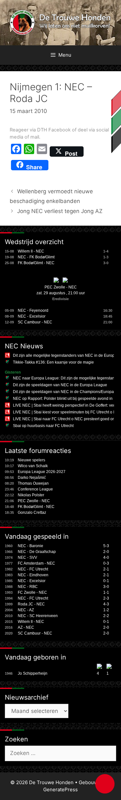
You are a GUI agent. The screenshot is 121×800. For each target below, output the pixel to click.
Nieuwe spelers (31, 460)
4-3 (106, 604)
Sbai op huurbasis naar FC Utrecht (43, 425)
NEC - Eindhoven (33, 575)
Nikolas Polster (31, 495)
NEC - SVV (27, 557)
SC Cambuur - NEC (35, 322)
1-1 (106, 592)
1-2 (106, 610)
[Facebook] (16, 151)
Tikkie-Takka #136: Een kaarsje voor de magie (53, 362)
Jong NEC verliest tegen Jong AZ (60, 211)
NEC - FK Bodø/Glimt (36, 257)
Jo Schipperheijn (32, 673)
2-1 (106, 569)
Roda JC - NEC (31, 604)
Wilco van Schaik (33, 466)
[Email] (41, 151)
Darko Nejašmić (32, 477)
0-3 (106, 563)
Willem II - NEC (31, 251)
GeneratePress (60, 789)
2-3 (106, 598)
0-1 (106, 581)
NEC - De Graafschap (37, 551)
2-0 (106, 551)
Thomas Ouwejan (33, 483)
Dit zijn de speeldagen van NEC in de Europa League (60, 385)
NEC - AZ (26, 610)
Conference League (35, 489)
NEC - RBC (28, 586)
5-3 (106, 546)
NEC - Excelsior (31, 316)
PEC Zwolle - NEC (61, 287)
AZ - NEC (26, 627)
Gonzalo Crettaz (32, 512)
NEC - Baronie (30, 546)
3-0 (106, 586)
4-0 (106, 557)
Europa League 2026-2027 (42, 471)
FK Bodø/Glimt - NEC (36, 263)
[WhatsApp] (29, 151)
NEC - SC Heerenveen (38, 616)
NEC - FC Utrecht (33, 569)
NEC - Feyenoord (33, 310)
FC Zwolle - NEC (32, 592)
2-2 (106, 616)
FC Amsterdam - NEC (36, 563)
